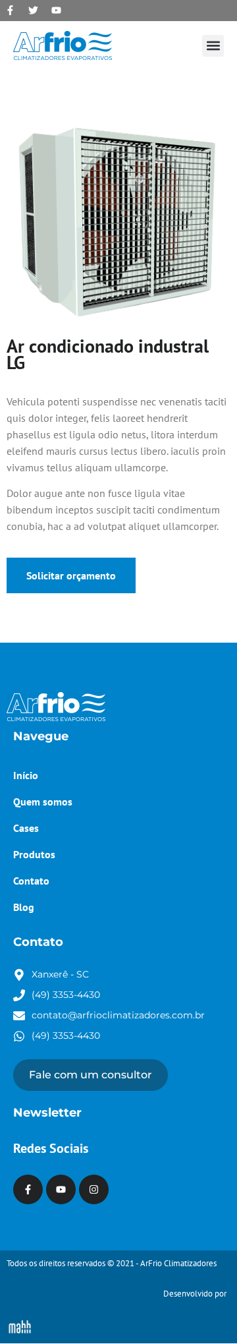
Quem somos (42, 801)
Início (25, 775)
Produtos (34, 854)
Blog (23, 907)
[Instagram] (94, 1189)
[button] (213, 46)
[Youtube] (56, 10)
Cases (26, 827)
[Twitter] (33, 10)
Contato (31, 880)
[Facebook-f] (10, 10)
